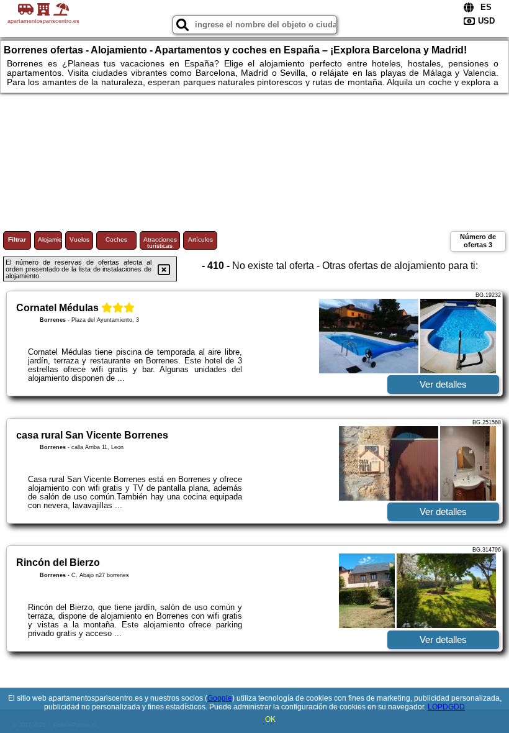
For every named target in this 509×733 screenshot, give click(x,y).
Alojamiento (50, 239)
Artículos (200, 239)
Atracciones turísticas (160, 242)
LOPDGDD (446, 707)
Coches (116, 239)
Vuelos (79, 239)
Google (219, 698)
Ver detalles (443, 384)
